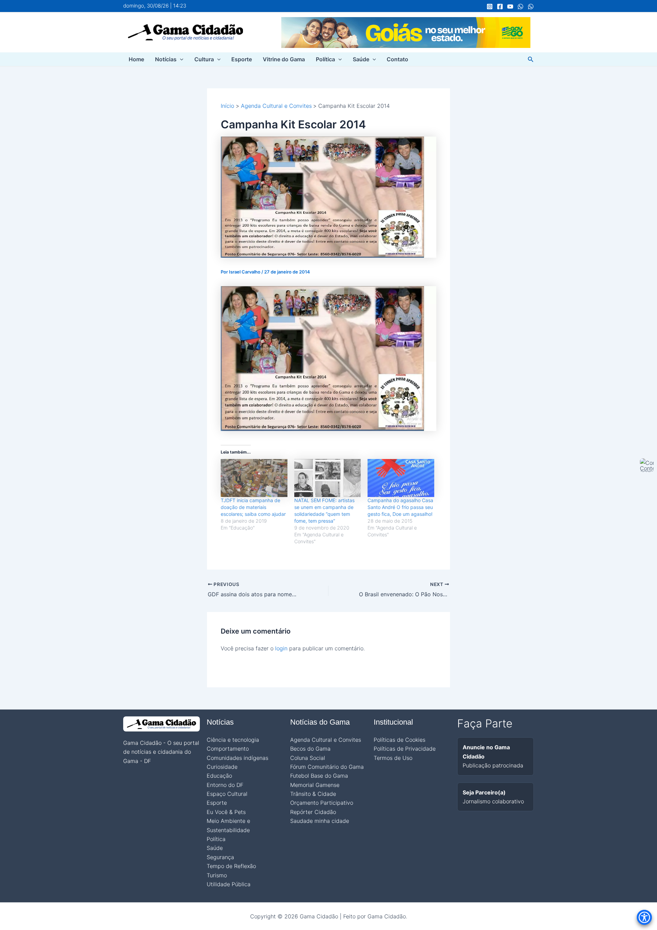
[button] (180, 59)
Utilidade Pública (228, 884)
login (281, 648)
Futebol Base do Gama (319, 775)
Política (325, 59)
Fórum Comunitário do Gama (327, 766)
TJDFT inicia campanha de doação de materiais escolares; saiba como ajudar (253, 507)
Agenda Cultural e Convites (325, 739)
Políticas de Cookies (399, 739)
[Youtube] (510, 6)
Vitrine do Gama (284, 59)
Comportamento (228, 748)
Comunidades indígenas (237, 757)
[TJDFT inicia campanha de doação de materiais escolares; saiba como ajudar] (254, 478)
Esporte (241, 59)
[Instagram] (490, 6)
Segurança (220, 857)
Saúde (361, 59)
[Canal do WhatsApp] (520, 6)
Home (136, 59)
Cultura (204, 59)
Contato (397, 59)
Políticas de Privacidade (405, 748)
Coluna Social (307, 757)
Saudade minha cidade (319, 820)
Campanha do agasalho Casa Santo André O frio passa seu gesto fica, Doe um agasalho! (400, 507)
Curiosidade (222, 766)
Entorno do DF (225, 784)
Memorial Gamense (314, 784)
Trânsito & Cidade (313, 793)
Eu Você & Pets (226, 811)
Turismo (217, 875)
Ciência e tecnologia (233, 739)
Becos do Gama (310, 748)
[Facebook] (500, 6)
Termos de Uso (393, 757)
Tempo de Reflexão (231, 866)
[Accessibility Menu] (644, 917)
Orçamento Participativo (321, 802)
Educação (219, 775)
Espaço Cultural (227, 793)
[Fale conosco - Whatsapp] (531, 6)
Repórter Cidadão (313, 811)
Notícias (166, 59)
